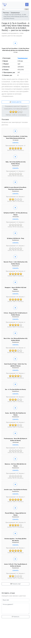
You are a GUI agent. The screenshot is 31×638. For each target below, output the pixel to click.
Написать (16, 616)
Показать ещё (16, 584)
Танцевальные (15, 12)
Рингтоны (6, 12)
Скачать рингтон (16, 102)
